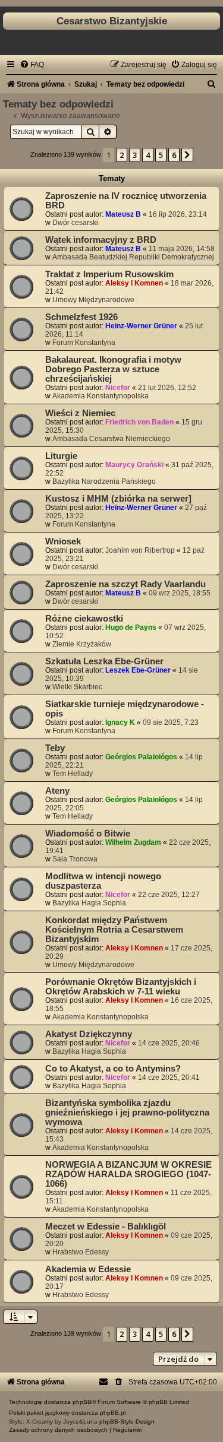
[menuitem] (32, 65)
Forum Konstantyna (83, 342)
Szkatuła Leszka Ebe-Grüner (104, 661)
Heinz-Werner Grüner (141, 326)
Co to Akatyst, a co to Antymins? (113, 1068)
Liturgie (61, 456)
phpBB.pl (112, 1412)
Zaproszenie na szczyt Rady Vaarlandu (125, 584)
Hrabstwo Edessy (80, 1252)
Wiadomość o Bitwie (87, 833)
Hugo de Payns (130, 627)
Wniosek (63, 541)
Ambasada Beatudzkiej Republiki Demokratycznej (133, 257)
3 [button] (135, 155)
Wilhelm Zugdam (133, 842)
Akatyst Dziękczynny (88, 1034)
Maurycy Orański (134, 465)
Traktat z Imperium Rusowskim (109, 274)
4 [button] (148, 155)
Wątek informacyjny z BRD (100, 240)
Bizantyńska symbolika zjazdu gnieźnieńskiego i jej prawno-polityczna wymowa (127, 1112)
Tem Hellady (72, 773)
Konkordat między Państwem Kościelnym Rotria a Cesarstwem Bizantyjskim (114, 929)
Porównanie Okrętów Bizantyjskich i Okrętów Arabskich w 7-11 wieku (120, 986)
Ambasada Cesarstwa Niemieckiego (111, 439)
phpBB (82, 1402)
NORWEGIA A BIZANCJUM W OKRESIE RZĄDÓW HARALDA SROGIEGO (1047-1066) (128, 1174)
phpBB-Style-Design (127, 1421)
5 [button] (161, 155)
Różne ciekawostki (84, 618)
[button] (187, 155)
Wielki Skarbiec (77, 687)
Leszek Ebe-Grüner (138, 670)
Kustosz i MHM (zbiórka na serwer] (118, 498)
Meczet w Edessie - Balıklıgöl (105, 1226)
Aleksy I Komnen (134, 283)
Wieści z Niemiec (80, 413)
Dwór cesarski (75, 222)
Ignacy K (120, 722)
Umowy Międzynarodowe (93, 300)
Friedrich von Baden (139, 422)
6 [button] (174, 155)
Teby (55, 748)
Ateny (57, 791)
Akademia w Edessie (88, 1269)
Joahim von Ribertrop (140, 550)
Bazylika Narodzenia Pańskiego (104, 481)
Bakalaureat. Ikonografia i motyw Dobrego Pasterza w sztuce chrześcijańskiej (113, 369)
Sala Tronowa (75, 859)
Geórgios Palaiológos (141, 757)
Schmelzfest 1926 (81, 317)
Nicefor (117, 388)
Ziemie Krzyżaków (81, 644)
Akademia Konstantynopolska (100, 396)
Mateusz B (123, 214)
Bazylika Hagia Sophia (89, 903)
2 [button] (122, 155)
